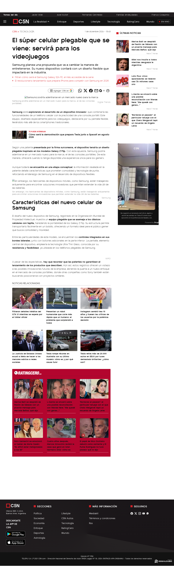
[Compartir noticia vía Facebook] (91, 90)
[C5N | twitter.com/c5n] (136, 513)
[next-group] (157, 184)
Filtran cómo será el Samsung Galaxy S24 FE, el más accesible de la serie (54, 77)
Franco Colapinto (160, 14)
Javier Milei (37, 14)
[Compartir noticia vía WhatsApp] (80, 90)
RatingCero (133, 21)
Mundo (150, 21)
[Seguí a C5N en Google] (100, 91)
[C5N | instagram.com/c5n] (140, 513)
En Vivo (165, 21)
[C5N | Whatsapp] (148, 513)
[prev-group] (119, 184)
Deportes (78, 21)
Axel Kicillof (62, 14)
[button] (108, 90)
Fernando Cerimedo (92, 14)
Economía (39, 523)
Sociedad (39, 518)
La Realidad (40, 21)
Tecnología (113, 21)
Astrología (39, 537)
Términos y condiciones (102, 518)
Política (38, 513)
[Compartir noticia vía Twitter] (85, 90)
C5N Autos (67, 518)
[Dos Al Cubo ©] (163, 562)
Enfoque (61, 21)
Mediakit (93, 513)
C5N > (15, 31)
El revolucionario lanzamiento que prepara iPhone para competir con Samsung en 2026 (62, 80)
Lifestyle (95, 21)
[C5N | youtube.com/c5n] (144, 513)
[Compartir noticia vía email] (96, 90)
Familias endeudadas (127, 14)
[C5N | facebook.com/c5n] (132, 513)
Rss (91, 523)
